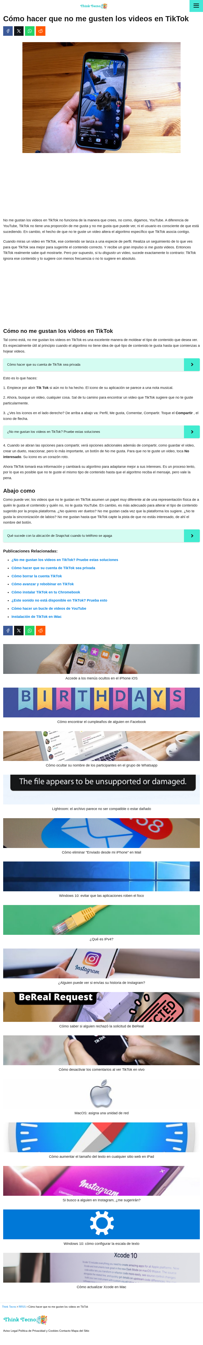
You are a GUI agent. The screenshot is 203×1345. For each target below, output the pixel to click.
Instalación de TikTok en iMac (36, 617)
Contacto (65, 1330)
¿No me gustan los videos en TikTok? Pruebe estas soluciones (64, 560)
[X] (19, 31)
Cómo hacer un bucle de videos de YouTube (48, 608)
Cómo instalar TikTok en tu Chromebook (45, 592)
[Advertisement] (101, 185)
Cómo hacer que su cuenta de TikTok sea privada (53, 568)
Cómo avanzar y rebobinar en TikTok (42, 584)
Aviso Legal (10, 1330)
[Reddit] (40, 31)
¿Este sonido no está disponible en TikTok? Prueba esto (59, 600)
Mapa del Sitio (80, 1330)
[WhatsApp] (29, 31)
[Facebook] (8, 31)
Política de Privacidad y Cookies (38, 1330)
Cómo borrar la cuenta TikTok (36, 576)
